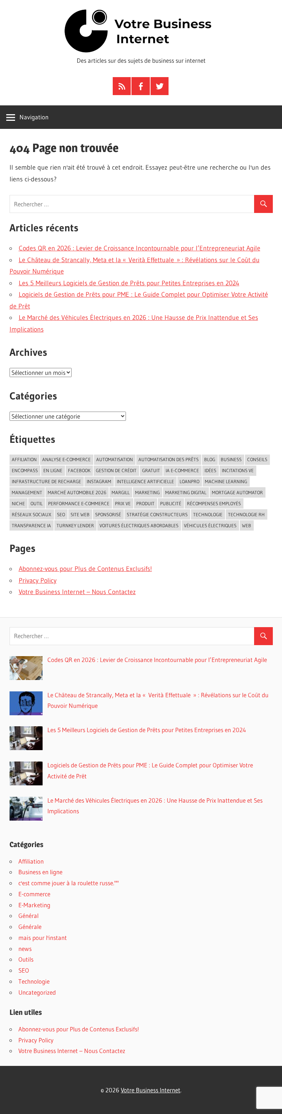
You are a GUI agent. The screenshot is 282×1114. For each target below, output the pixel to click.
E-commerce (34, 894)
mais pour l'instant (42, 937)
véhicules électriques (210, 525)
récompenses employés (214, 503)
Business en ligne (40, 872)
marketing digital (185, 492)
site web (80, 514)
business (231, 459)
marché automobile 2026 (77, 492)
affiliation (24, 459)
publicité (170, 503)
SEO (23, 970)
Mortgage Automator (237, 492)
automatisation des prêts (168, 459)
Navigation (33, 117)
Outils (25, 959)
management (27, 492)
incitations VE (238, 470)
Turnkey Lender (75, 525)
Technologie (34, 981)
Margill (121, 492)
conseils (257, 459)
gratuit (151, 470)
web (246, 525)
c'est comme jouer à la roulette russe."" (68, 883)
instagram (99, 481)
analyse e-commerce (66, 459)
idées (210, 470)
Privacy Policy (38, 580)
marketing (147, 492)
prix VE (123, 503)
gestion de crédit (116, 470)
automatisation (114, 459)
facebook (79, 470)
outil (36, 503)
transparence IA (31, 525)
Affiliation (31, 861)
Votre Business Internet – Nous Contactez (77, 592)
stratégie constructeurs (157, 514)
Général (28, 915)
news (25, 948)
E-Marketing (34, 905)
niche (18, 503)
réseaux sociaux (31, 514)
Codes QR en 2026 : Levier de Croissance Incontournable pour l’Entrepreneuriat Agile (139, 248)
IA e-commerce (182, 470)
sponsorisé (108, 514)
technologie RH (246, 514)
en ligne (52, 470)
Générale (29, 926)
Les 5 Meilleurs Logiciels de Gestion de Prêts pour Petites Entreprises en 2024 (129, 283)
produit (145, 503)
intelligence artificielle (145, 481)
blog (209, 459)
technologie (208, 514)
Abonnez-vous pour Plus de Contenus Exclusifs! (85, 569)
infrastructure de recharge (46, 481)
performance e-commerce (78, 503)
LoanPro (189, 481)
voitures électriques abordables (139, 525)
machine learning (226, 481)
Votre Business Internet (150, 1090)
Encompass (25, 470)
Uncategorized (37, 992)
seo (61, 514)
